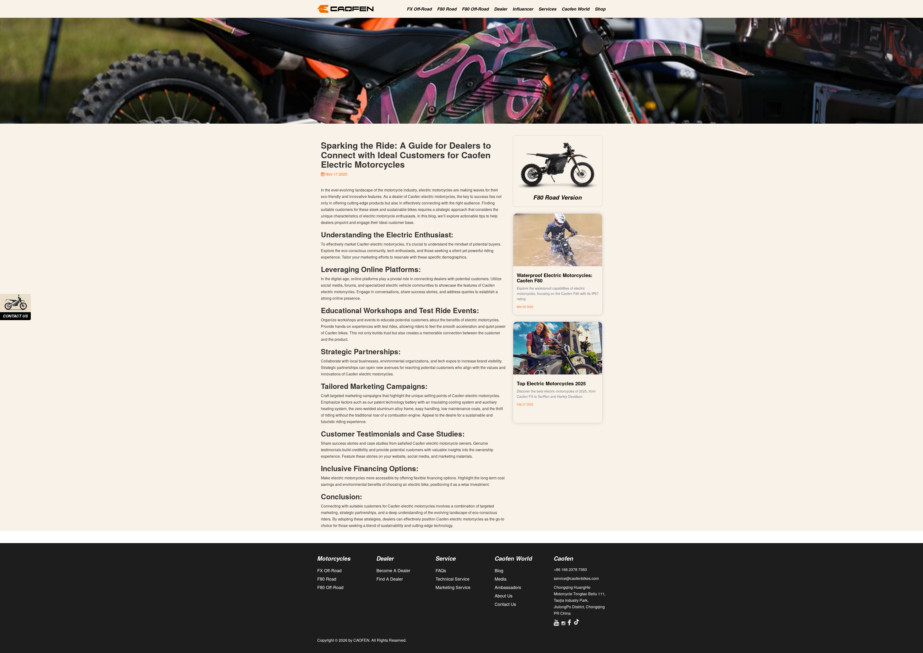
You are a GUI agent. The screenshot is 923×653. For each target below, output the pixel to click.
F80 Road (447, 9)
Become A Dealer (393, 570)
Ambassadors (508, 587)
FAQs (441, 570)
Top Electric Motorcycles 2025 (551, 383)
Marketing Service (453, 587)
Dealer (500, 9)
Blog (499, 570)
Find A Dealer (389, 579)
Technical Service (452, 579)
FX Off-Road (419, 9)
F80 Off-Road (475, 9)
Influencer (523, 9)
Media (500, 579)
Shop (600, 9)
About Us (503, 595)
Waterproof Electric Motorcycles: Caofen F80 (554, 278)
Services (547, 9)
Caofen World (576, 9)
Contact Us (505, 604)
